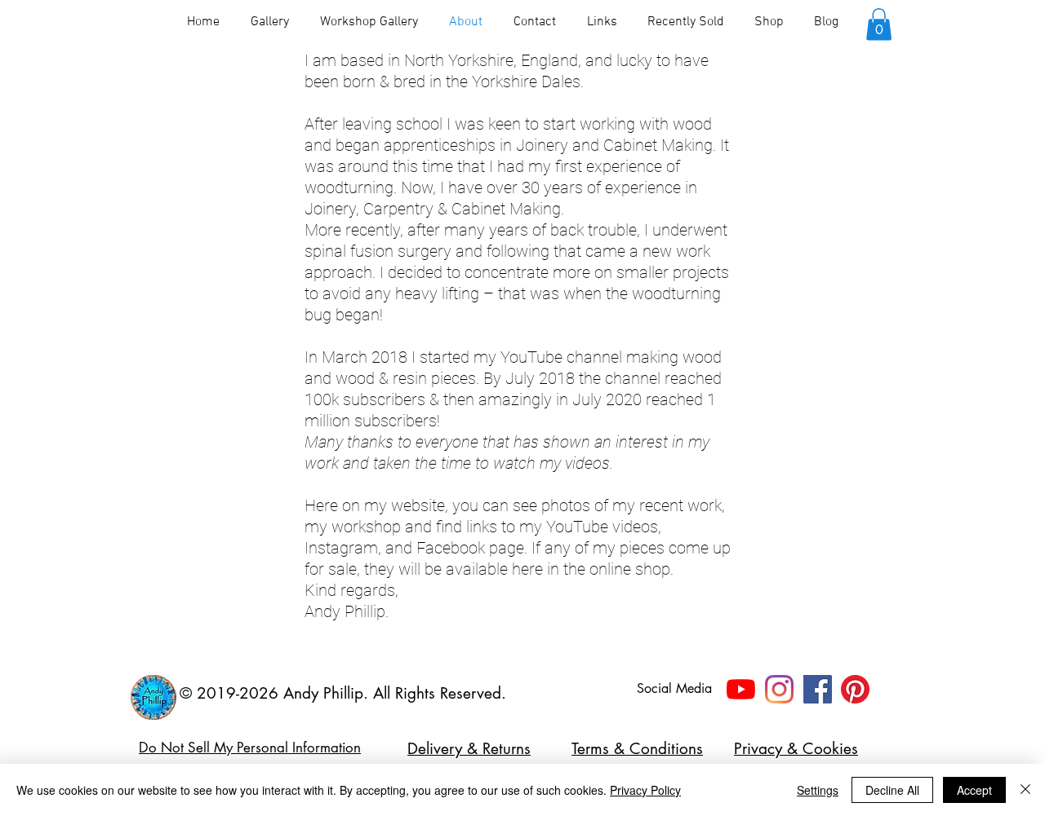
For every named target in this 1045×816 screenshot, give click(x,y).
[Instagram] (779, 689)
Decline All (892, 790)
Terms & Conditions (637, 749)
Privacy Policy (645, 790)
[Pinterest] (855, 689)
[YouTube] (741, 689)
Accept (974, 790)
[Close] (1025, 790)
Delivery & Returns (469, 749)
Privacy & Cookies (796, 749)
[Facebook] (817, 689)
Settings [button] (817, 790)
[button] (878, 24)
